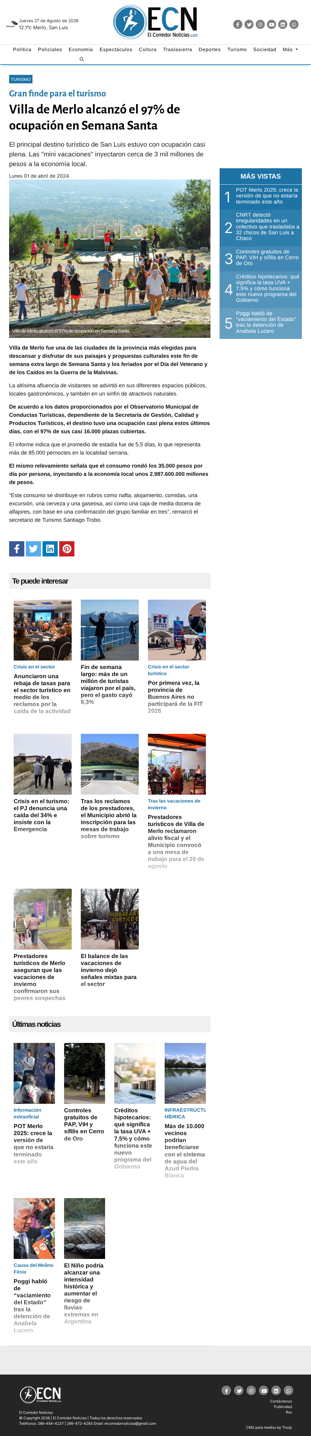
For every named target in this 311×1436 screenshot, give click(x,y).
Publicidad (283, 1406)
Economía (81, 49)
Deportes (210, 49)
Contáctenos (281, 1401)
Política (22, 49)
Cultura (148, 49)
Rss (289, 1412)
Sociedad (264, 49)
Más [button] (288, 49)
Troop (287, 1427)
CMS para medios (261, 1427)
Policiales (50, 49)
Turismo (237, 49)
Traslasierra (177, 49)
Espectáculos (116, 49)
